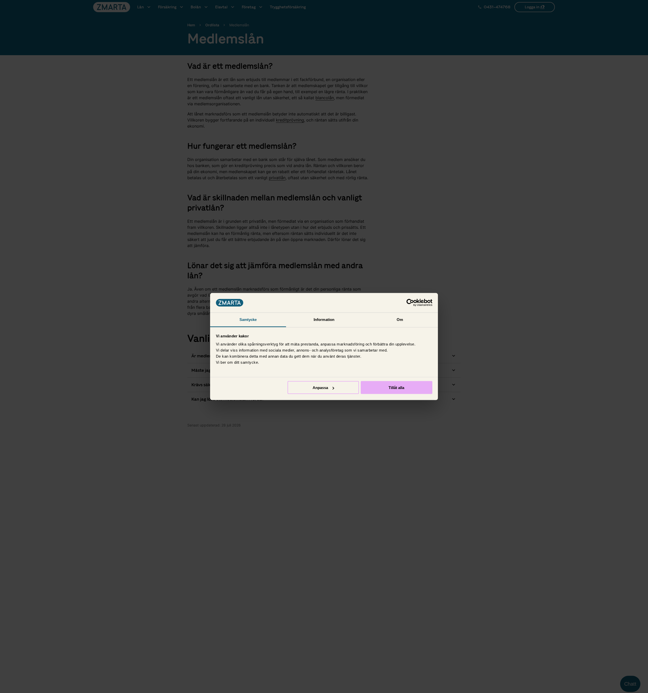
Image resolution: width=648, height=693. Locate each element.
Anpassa (320, 387)
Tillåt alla (396, 387)
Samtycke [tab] (248, 319)
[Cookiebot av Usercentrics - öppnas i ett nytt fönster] (410, 303)
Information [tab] (324, 319)
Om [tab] (400, 319)
